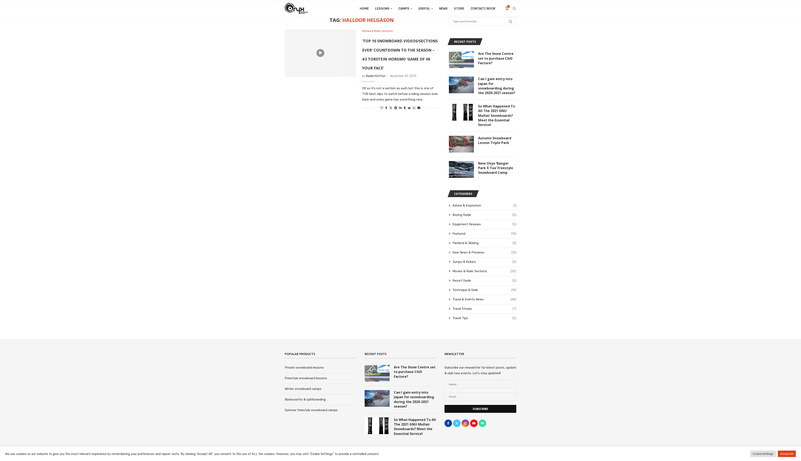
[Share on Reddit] (409, 108)
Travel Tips (484, 318)
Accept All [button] (786, 453)
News (443, 8)
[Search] (514, 8)
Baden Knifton (375, 76)
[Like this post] (381, 108)
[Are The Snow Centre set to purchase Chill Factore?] (461, 59)
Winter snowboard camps (303, 389)
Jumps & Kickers (484, 262)
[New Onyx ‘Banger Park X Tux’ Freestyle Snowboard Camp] (461, 169)
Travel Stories (484, 309)
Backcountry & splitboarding (305, 399)
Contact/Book (483, 8)
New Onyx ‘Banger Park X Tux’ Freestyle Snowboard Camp (495, 168)
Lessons (382, 8)
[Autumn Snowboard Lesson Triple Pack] (461, 144)
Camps (403, 8)
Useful (424, 8)
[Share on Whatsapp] (414, 108)
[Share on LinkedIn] (400, 108)
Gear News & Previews (484, 252)
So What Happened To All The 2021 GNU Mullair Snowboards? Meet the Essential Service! (496, 115)
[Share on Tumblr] (405, 108)
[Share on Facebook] (386, 108)
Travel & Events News (484, 299)
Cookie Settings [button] (763, 453)
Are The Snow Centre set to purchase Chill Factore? (496, 58)
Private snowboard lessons (304, 367)
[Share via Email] (418, 108)
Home (364, 8)
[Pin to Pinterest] (395, 108)
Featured (484, 234)
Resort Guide (484, 280)
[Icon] (320, 53)
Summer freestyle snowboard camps (311, 410)
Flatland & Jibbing (484, 243)
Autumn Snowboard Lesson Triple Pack (494, 140)
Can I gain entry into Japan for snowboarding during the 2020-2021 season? (496, 86)
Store (459, 8)
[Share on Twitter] (390, 108)
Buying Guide (484, 215)
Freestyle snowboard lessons (306, 378)
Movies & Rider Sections (484, 271)
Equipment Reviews (484, 224)
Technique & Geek (484, 290)
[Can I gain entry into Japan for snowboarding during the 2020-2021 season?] (461, 85)
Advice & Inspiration (484, 205)
